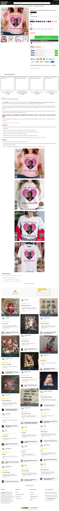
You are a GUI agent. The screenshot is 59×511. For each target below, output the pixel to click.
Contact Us (32, 494)
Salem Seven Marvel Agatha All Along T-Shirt (10, 279)
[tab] (3, 99)
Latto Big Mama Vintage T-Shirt (49, 405)
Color (31, 19)
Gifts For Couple (36, 6)
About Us (17, 492)
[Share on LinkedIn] (38, 68)
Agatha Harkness (53, 65)
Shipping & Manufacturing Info (12, 99)
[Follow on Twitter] (54, 0)
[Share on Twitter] (33, 68)
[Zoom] (2, 34)
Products (42, 6)
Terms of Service (18, 498)
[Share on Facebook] (31, 68)
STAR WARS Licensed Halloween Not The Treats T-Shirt (51, 92)
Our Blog (31, 492)
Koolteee (5, 120)
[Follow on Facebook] (52, 0)
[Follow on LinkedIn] (57, 0)
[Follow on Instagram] (53, 0)
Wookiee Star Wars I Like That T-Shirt (11, 481)
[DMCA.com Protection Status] (24, 508)
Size (31, 26)
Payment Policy (33, 498)
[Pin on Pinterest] (37, 68)
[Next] (27, 21)
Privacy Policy (17, 496)
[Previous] (2, 21)
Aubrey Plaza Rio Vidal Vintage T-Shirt (9, 277)
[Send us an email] (55, 0)
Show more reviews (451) (29, 485)
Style (31, 14)
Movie (34, 8)
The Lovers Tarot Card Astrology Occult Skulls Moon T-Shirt (37, 92)
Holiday (23, 6)
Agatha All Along (46, 65)
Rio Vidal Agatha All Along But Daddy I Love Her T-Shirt (12, 275)
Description (3, 99)
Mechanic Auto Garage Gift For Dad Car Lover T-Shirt (8, 92)
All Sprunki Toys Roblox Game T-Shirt (50, 440)
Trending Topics (17, 6)
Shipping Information (33, 496)
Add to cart (46, 37)
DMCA (31, 500)
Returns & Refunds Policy (19, 494)
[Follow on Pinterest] (56, 0)
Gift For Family (29, 6)
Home (31, 8)
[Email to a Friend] (35, 68)
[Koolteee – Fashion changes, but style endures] (5, 3)
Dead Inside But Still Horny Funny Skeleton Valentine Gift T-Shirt (22, 92)
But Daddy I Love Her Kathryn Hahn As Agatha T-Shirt (12, 281)
